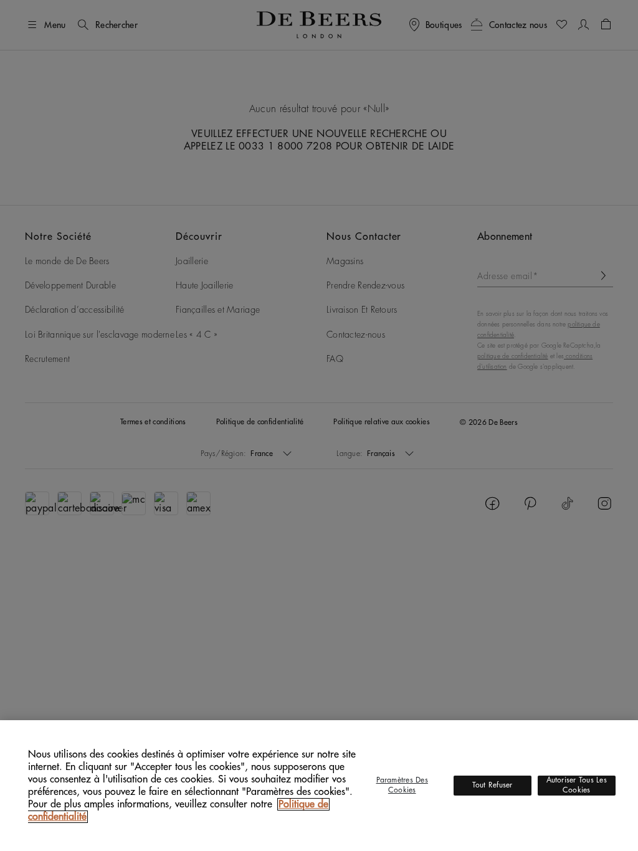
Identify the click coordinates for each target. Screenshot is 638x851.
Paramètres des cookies (402, 785)
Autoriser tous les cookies (576, 785)
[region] (319, 785)
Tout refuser (492, 785)
